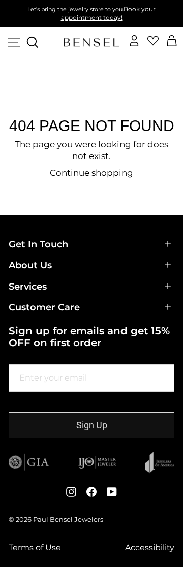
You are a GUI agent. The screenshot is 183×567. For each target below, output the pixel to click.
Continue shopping (91, 173)
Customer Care (44, 307)
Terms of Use (35, 548)
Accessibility (149, 548)
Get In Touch (38, 244)
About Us (30, 265)
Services (28, 286)
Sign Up (91, 425)
